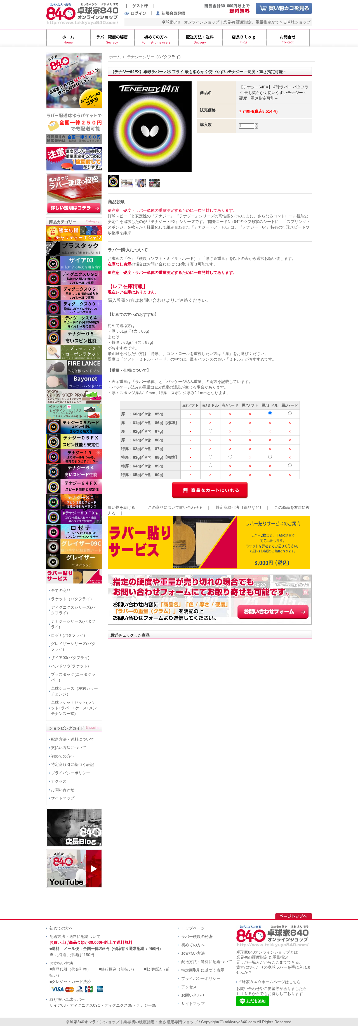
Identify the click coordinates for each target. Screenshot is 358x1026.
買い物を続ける (121, 507)
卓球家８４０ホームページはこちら (269, 982)
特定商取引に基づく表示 (202, 970)
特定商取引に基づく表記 (72, 764)
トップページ (193, 928)
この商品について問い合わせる (175, 507)
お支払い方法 (61, 963)
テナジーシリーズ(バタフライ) (154, 57)
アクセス (59, 781)
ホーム (115, 57)
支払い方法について (68, 747)
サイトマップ (62, 798)
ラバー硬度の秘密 (197, 936)
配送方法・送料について (72, 739)
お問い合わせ (62, 789)
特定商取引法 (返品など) (239, 507)
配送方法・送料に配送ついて (75, 936)
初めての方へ (62, 756)
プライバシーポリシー (70, 773)
